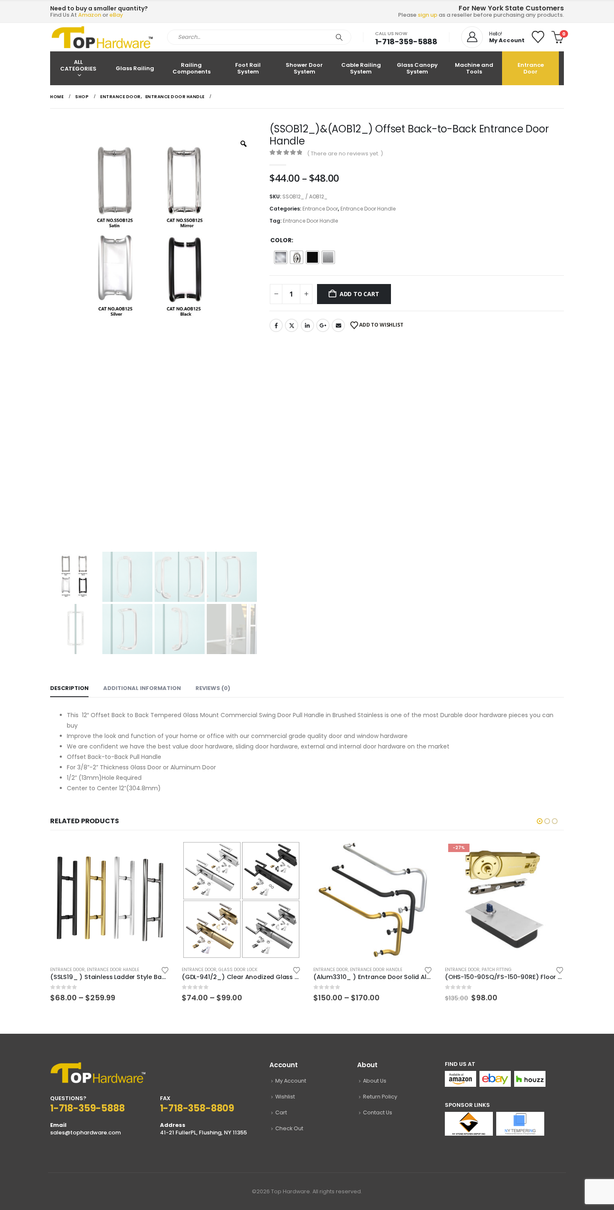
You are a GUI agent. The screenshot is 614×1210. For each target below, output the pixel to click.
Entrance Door (531, 68)
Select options (155, 854)
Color (281, 240)
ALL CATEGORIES (78, 65)
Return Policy (380, 1096)
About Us (374, 1080)
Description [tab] (69, 688)
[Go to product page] (109, 899)
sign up (427, 15)
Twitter (291, 325)
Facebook (276, 325)
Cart (281, 1112)
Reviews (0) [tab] (212, 688)
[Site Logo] (102, 37)
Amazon (89, 15)
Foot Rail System (248, 68)
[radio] (280, 257)
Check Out (289, 1128)
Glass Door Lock (106, 969)
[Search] (339, 37)
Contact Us (377, 1112)
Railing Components (192, 68)
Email (338, 325)
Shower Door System (304, 68)
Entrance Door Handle (368, 208)
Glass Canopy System (417, 68)
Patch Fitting (365, 969)
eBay (116, 15)
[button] (539, 821)
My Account (290, 1080)
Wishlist (285, 1096)
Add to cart (359, 294)
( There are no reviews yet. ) (345, 153)
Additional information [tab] (142, 688)
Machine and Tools (474, 68)
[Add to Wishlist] (165, 969)
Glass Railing (135, 68)
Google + (323, 325)
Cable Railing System (361, 68)
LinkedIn (307, 325)
